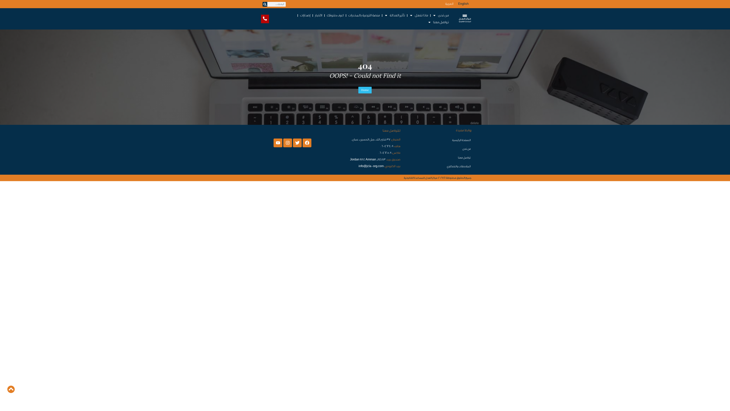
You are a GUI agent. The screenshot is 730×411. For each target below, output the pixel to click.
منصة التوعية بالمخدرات (364, 15)
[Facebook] (307, 143)
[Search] (265, 4)
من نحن (466, 149)
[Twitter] (297, 143)
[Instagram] (287, 143)
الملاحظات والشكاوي (459, 166)
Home (365, 90)
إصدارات (305, 15)
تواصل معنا (464, 157)
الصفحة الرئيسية (461, 140)
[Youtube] (278, 143)
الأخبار (318, 15)
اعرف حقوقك (335, 15)
